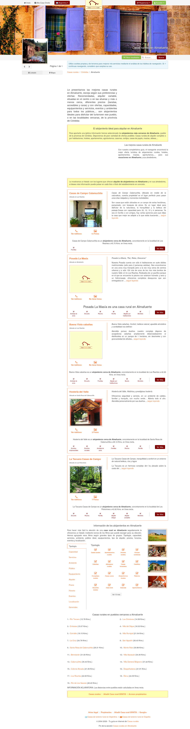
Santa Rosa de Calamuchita (81, 647)
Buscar (161, 57)
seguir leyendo (132, 280)
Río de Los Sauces (78, 683)
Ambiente (73, 563)
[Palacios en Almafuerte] (137, 573)
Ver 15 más (116, 594)
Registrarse (144, 2)
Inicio (28, 2)
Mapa (52, 72)
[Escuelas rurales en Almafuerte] (95, 585)
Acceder (159, 2)
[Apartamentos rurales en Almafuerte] (109, 550)
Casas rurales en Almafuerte (124, 725)
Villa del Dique (128, 626)
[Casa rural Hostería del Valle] (85, 412)
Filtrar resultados (132, 57)
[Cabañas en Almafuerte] (95, 561)
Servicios (72, 557)
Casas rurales (73, 72)
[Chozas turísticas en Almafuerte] (137, 550)
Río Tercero (75, 619)
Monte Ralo (128, 647)
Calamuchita (76, 661)
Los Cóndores (128, 619)
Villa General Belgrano (133, 661)
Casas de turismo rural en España (136, 716)
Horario (72, 590)
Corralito (73, 633)
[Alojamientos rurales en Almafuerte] (123, 573)
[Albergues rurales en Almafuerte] (109, 561)
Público (72, 568)
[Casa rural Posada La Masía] (85, 279)
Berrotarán (75, 654)
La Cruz (73, 640)
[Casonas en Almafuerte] (123, 585)
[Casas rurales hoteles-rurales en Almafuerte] (123, 550)
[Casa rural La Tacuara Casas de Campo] (85, 480)
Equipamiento (74, 574)
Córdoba (84, 72)
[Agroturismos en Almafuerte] (137, 585)
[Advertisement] (114, 82)
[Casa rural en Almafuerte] (109, 585)
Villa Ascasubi (129, 654)
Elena (126, 676)
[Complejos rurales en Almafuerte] (95, 573)
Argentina (62, 2)
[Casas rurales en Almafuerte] (95, 550)
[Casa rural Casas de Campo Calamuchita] (85, 214)
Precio (71, 585)
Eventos (72, 596)
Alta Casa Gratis (43, 2)
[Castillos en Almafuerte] (137, 561)
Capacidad (73, 551)
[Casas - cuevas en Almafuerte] (109, 573)
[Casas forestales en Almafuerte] (123, 561)
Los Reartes (76, 676)
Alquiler (72, 579)
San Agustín (127, 640)
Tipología (73, 546)
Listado (33, 72)
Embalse (73, 626)
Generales (73, 607)
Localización (74, 601)
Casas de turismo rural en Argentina (102, 716)
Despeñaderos (130, 668)
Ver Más (160, 248)
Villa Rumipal (128, 633)
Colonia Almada (77, 668)
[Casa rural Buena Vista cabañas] (85, 345)
